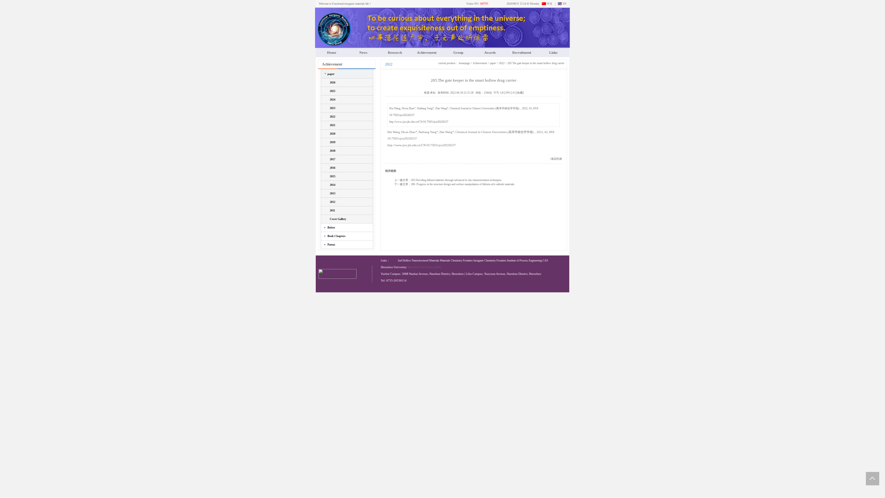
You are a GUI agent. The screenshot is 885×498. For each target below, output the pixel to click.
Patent (331, 244)
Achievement (427, 52)
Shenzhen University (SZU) (424, 267)
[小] (513, 92)
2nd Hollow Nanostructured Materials (418, 260)
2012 (332, 202)
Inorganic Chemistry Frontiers (489, 260)
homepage (464, 63)
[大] (502, 92)
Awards (490, 52)
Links (553, 52)
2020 (332, 133)
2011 (332, 210)
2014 (332, 185)
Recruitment (521, 52)
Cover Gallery (338, 219)
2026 (332, 82)
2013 (332, 193)
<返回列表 (555, 158)
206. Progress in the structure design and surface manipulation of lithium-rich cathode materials (462, 184)
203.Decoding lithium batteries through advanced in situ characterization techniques (456, 180)
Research (395, 52)
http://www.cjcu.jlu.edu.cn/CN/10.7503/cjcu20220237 (418, 121)
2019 (332, 142)
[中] (508, 92)
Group (458, 52)
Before (331, 227)
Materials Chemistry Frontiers (456, 260)
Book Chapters (336, 236)
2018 (332, 150)
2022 (332, 116)
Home (331, 52)
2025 (332, 91)
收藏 (520, 92)
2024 (332, 99)
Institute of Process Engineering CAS (527, 260)
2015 (332, 176)
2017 (332, 159)
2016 (332, 167)
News (363, 52)
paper (330, 74)
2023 (332, 108)
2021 (332, 125)
